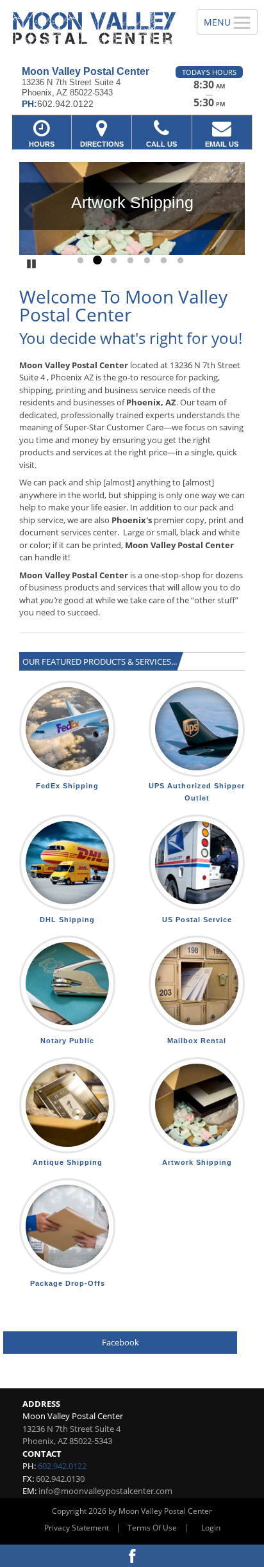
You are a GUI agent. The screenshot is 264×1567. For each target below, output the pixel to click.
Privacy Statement (76, 1527)
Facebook (120, 1342)
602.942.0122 (62, 1466)
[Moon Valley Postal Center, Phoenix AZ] (91, 28)
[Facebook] (132, 1556)
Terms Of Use (152, 1527)
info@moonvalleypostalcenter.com (105, 1491)
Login (210, 1527)
